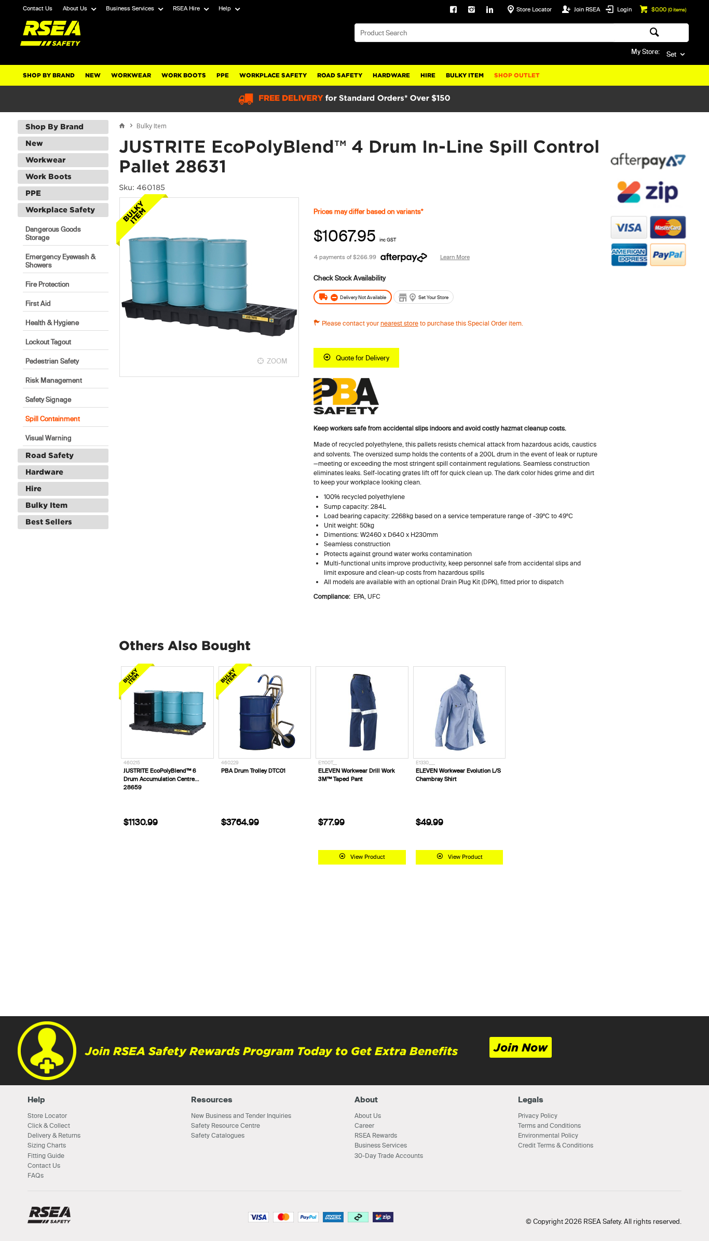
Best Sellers (48, 522)
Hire (427, 75)
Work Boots (183, 75)
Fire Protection (47, 284)
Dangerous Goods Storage (53, 233)
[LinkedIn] (490, 10)
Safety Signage (48, 399)
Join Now (521, 1047)
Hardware (391, 75)
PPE (222, 75)
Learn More (455, 257)
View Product (367, 856)
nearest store (399, 323)
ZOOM (277, 361)
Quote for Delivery (362, 358)
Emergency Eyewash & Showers (60, 260)
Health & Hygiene (52, 322)
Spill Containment (52, 418)
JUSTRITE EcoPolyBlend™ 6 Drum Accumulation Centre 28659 (160, 779)
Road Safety (339, 75)
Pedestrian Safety (52, 361)
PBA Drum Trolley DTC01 (253, 770)
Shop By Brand (49, 75)
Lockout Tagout (48, 342)
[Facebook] (453, 10)
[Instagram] (471, 10)
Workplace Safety (273, 75)
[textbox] (484, 32)
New (93, 75)
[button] (648, 321)
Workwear (131, 75)
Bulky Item (465, 75)
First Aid (38, 303)
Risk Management (53, 380)
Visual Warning (48, 438)
